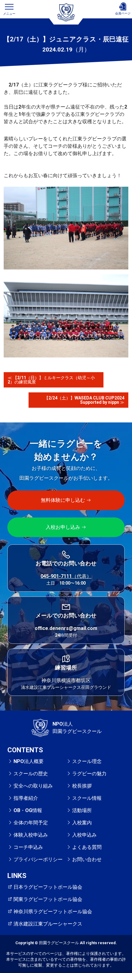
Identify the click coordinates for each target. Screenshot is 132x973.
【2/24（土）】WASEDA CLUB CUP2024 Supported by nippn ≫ (86, 400)
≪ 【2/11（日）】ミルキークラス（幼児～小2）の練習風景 (51, 379)
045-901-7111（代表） (66, 576)
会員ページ (122, 13)
